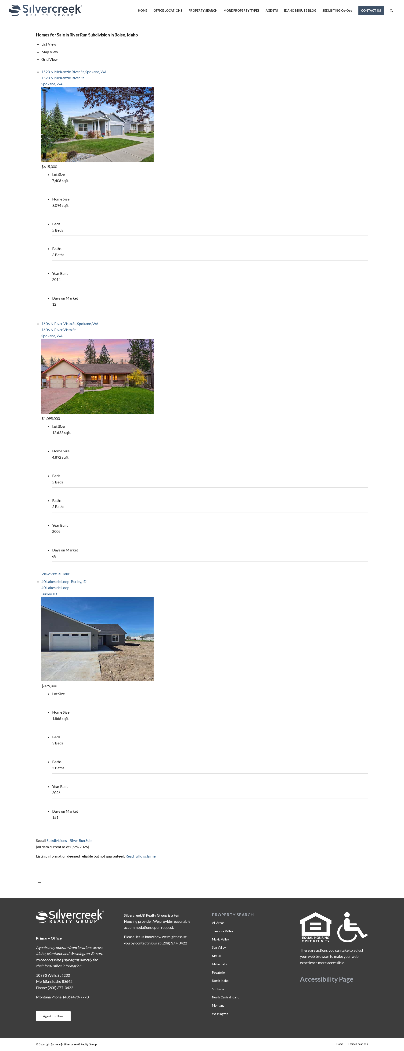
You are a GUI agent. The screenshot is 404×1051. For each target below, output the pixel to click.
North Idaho (220, 981)
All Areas (218, 923)
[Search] (391, 10)
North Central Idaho (225, 997)
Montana (218, 1005)
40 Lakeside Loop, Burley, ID (64, 581)
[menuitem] (142, 10)
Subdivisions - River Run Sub (69, 840)
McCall (216, 956)
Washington (220, 1014)
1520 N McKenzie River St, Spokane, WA (74, 71)
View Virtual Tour (55, 574)
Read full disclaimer (141, 856)
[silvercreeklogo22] (45, 10)
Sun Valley (219, 947)
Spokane (218, 989)
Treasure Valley (222, 931)
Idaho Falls (219, 964)
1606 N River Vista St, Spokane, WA (69, 323)
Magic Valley (220, 939)
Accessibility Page (327, 979)
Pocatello (218, 972)
